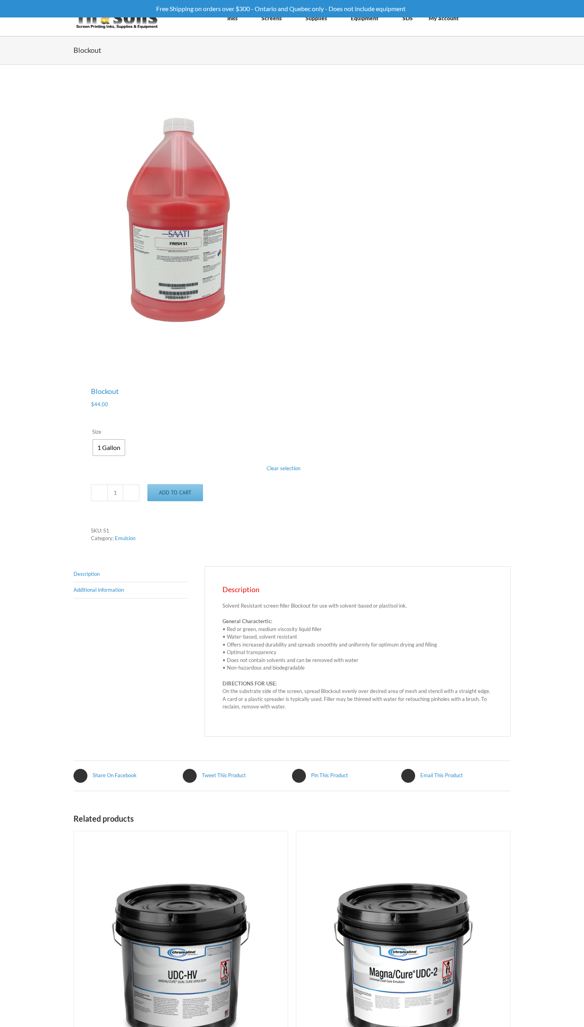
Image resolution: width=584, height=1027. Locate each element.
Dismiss (417, 8)
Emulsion (125, 538)
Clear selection (283, 468)
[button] (500, 18)
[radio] (109, 448)
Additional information (98, 590)
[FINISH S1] (178, 226)
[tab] (130, 574)
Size (96, 432)
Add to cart (175, 492)
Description (86, 574)
